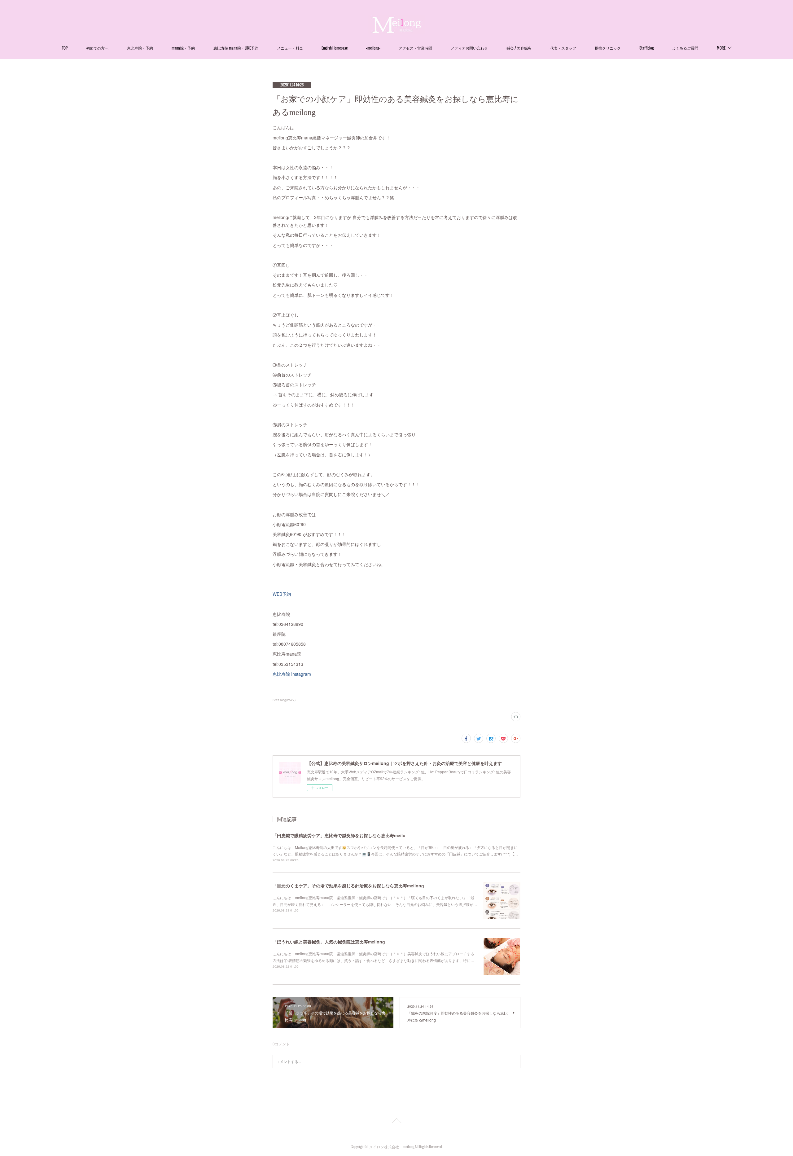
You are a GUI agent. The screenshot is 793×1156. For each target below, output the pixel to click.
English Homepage (335, 48)
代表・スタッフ (563, 48)
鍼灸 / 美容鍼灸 (519, 48)
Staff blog (646, 48)
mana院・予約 (183, 48)
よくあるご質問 (685, 48)
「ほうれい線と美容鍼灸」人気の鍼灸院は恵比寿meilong (329, 941)
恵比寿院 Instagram (292, 674)
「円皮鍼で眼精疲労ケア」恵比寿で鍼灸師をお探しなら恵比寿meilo (339, 835)
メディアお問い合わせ (469, 48)
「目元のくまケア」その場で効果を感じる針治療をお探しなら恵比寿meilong (348, 885)
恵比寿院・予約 (140, 48)
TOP (65, 48)
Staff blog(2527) (284, 700)
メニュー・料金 (290, 48)
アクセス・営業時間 (415, 48)
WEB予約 (282, 594)
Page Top (396, 1121)
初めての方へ (97, 48)
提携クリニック (608, 48)
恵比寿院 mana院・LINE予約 (235, 48)
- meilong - (373, 48)
